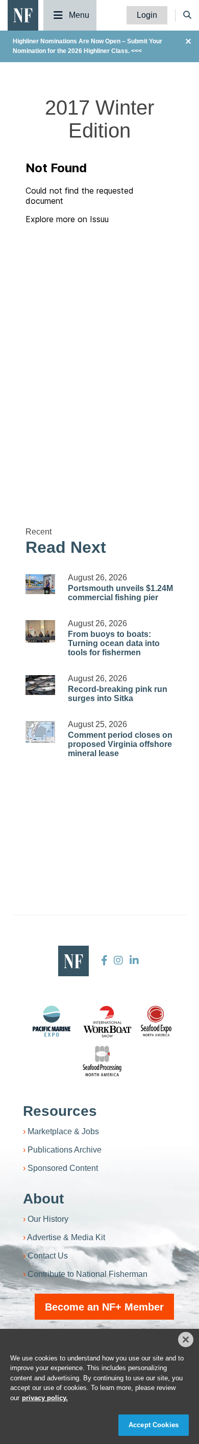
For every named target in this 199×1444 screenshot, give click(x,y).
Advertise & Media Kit (66, 1237)
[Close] (185, 1339)
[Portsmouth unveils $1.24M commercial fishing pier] (40, 584)
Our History (48, 1219)
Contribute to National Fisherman (87, 1274)
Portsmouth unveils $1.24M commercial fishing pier (120, 593)
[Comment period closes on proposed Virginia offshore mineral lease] (40, 731)
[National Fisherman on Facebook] (104, 960)
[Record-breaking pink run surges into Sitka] (40, 685)
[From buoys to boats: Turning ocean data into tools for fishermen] (40, 631)
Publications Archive (65, 1149)
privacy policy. (45, 1398)
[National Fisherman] (23, 14)
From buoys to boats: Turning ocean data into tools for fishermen (114, 643)
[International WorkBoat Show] (108, 1021)
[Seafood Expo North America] (156, 1021)
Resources (60, 1111)
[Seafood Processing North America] (102, 1061)
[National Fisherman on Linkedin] (133, 960)
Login (147, 15)
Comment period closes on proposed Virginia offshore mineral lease (120, 744)
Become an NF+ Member (104, 1307)
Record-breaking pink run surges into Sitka (117, 694)
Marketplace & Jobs (63, 1131)
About (43, 1199)
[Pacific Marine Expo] (51, 1021)
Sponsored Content (63, 1168)
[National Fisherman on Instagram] (118, 960)
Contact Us (48, 1255)
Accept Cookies (154, 1425)
